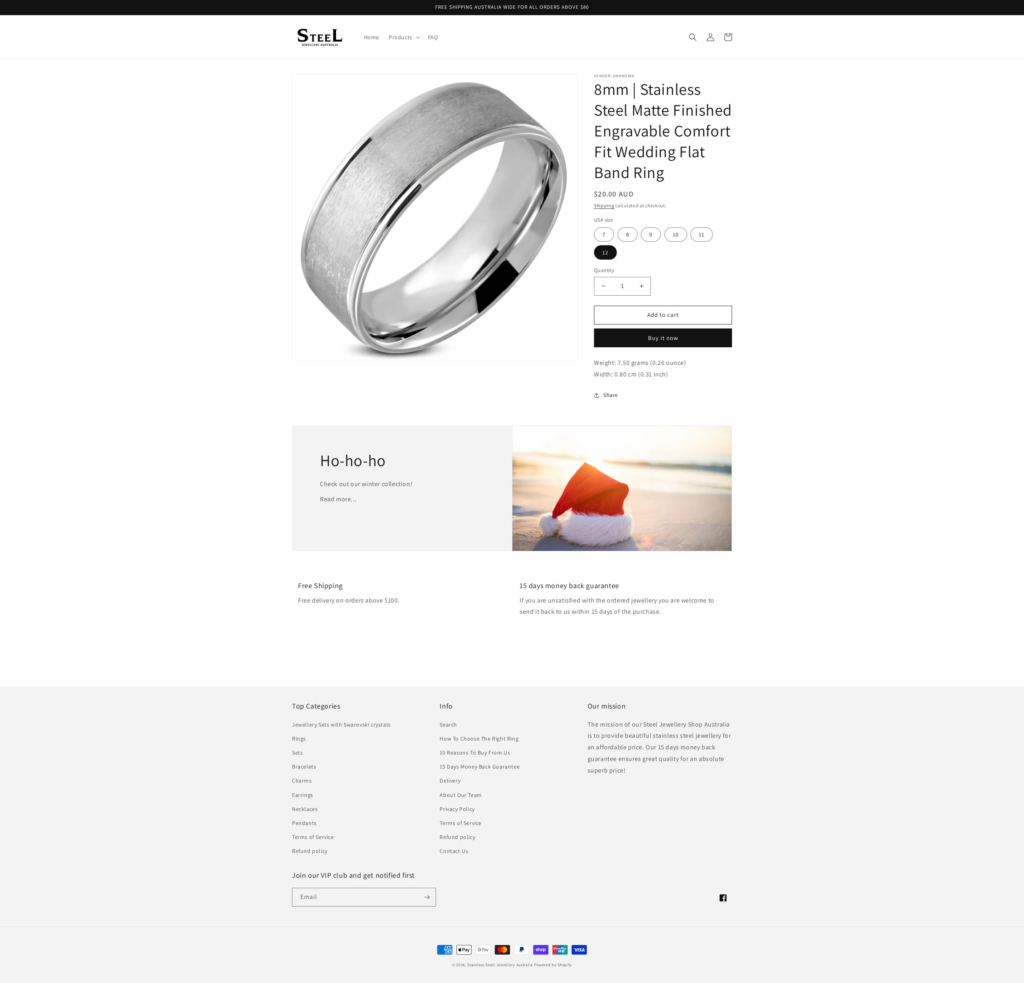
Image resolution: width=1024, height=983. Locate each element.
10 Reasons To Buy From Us (475, 752)
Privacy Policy (457, 809)
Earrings (302, 795)
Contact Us (454, 851)
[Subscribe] (427, 897)
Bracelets (304, 766)
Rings (299, 738)
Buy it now (663, 338)
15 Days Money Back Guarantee (480, 766)
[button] (403, 37)
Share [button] (610, 394)
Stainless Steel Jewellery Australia (500, 964)
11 (701, 234)
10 (676, 234)
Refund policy (310, 851)
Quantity (604, 270)
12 (605, 252)
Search (448, 724)
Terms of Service (313, 837)
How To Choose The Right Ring (479, 738)
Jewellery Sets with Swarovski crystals (341, 724)
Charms (302, 780)
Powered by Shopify (553, 964)
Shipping (604, 205)
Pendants (304, 823)
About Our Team (461, 795)
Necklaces (305, 809)
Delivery (450, 780)
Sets (297, 752)
